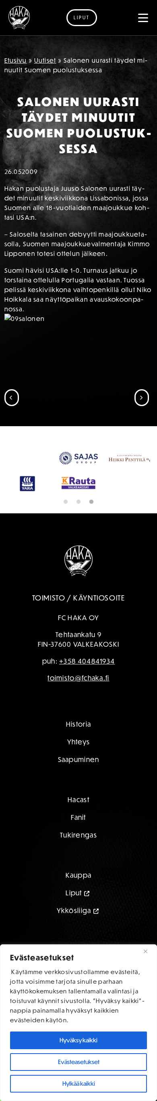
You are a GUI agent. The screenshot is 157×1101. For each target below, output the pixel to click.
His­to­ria (78, 724)
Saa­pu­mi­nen (78, 759)
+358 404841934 (87, 661)
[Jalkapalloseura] (19, 17)
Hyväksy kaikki (78, 1040)
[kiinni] (148, 951)
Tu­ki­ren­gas (78, 835)
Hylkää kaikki (78, 1083)
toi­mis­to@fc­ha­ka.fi (78, 678)
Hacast (78, 799)
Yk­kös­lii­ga (74, 910)
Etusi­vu (15, 60)
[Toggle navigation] (143, 17)
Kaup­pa (79, 875)
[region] (78, 1022)
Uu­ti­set (45, 60)
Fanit (78, 817)
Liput (82, 17)
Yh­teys (78, 741)
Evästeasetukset (78, 1062)
